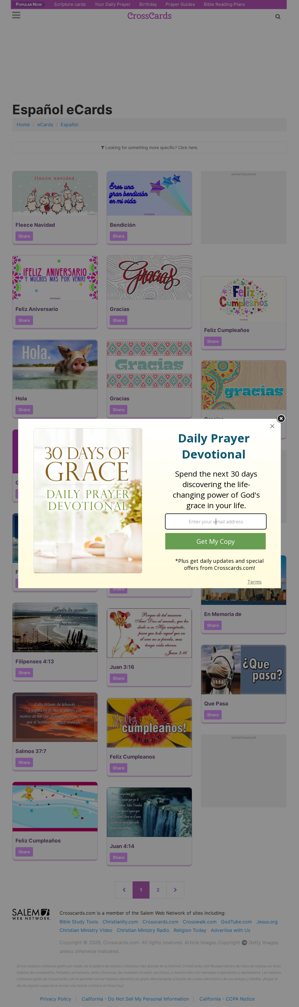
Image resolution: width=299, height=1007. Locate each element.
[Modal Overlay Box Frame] (149, 503)
